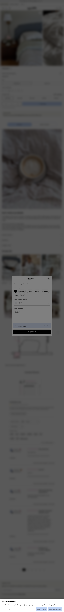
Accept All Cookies (41, 609)
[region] (32, 605)
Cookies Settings (6, 609)
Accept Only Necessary (55, 609)
